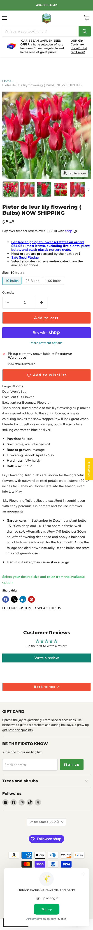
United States (44, 822)
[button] (10, 189)
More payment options (47, 343)
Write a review (46, 658)
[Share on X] (14, 599)
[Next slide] (88, 189)
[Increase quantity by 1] (41, 302)
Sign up (71, 764)
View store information (21, 364)
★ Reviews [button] (89, 469)
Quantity (8, 292)
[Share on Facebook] (5, 599)
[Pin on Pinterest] (31, 599)
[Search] (85, 31)
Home (6, 81)
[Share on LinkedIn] (22, 599)
